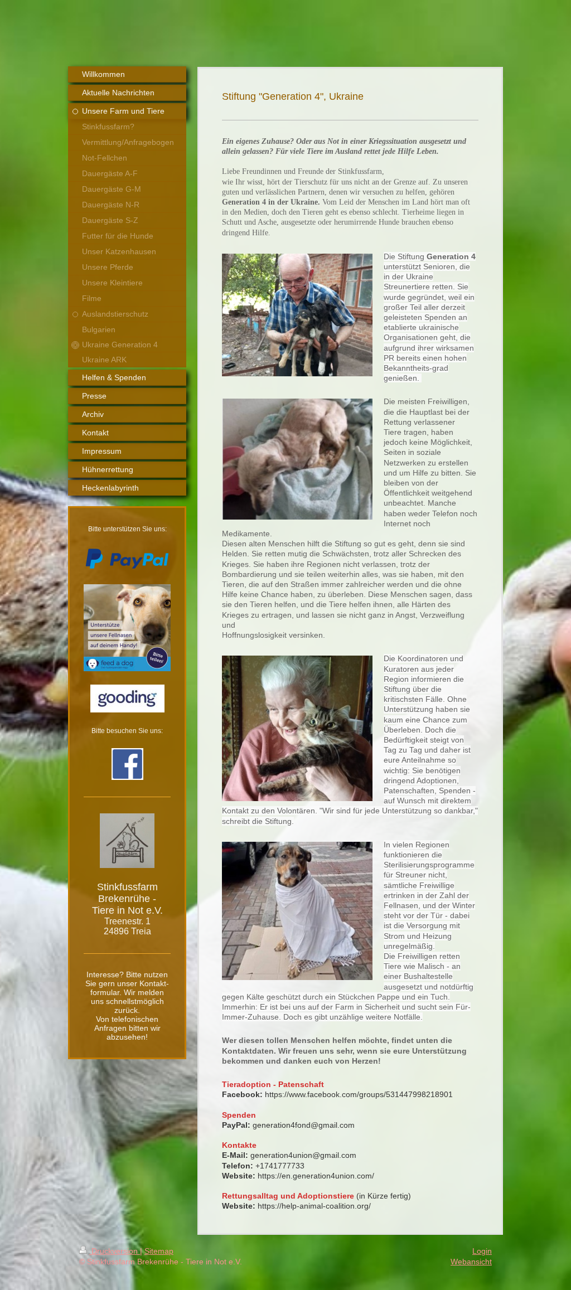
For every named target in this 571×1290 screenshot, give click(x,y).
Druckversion (114, 1251)
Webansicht (471, 1261)
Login (482, 1251)
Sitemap (158, 1251)
